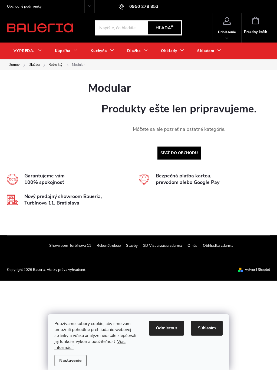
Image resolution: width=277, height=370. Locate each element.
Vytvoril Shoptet (257, 269)
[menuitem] (27, 51)
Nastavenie (70, 360)
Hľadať (164, 28)
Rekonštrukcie (109, 245)
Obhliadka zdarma (218, 245)
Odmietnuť (166, 328)
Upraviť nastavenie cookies (107, 269)
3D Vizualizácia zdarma (162, 245)
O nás (192, 245)
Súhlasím (207, 328)
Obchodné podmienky (24, 6)
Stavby (132, 245)
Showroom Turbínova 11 (70, 245)
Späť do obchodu (179, 152)
